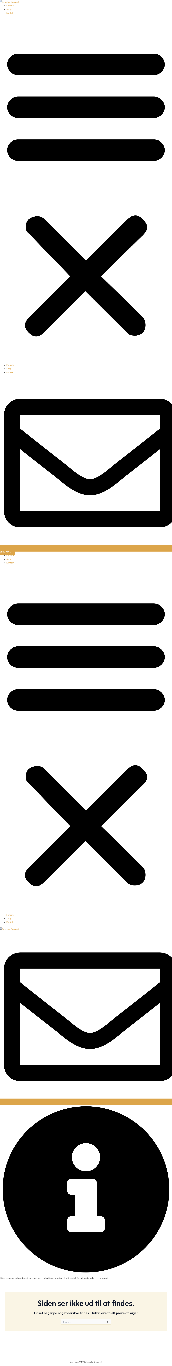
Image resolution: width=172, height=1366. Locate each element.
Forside (10, 5)
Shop (9, 9)
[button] (86, 190)
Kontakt (10, 13)
